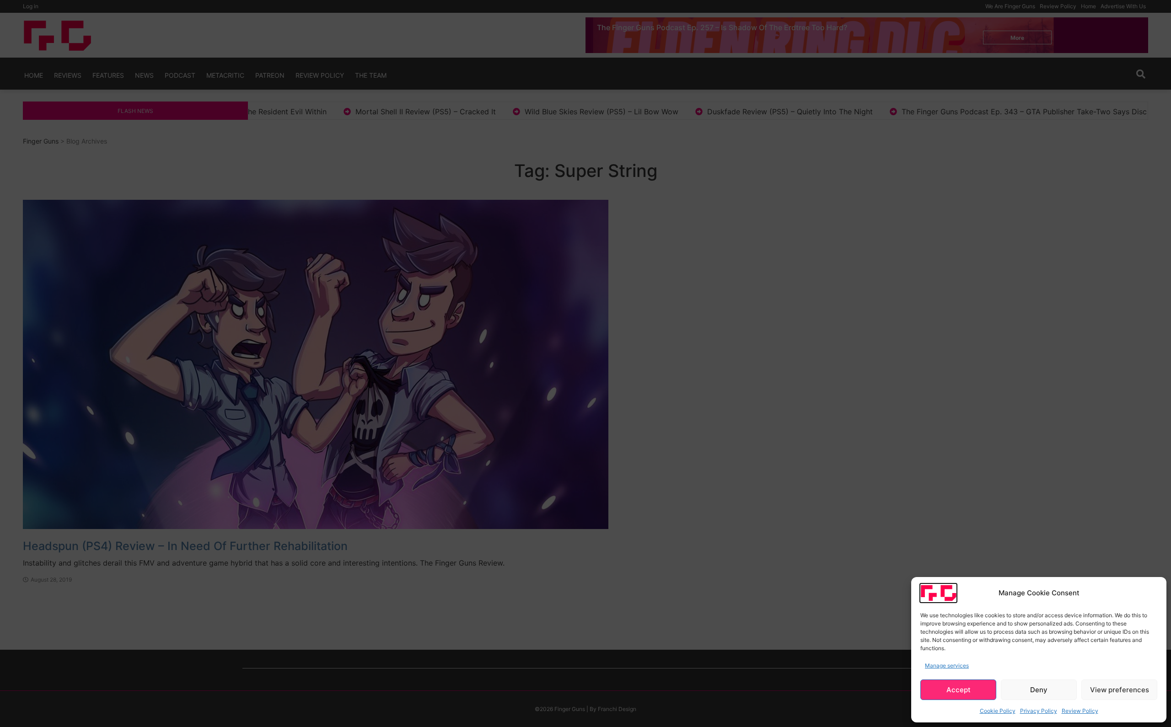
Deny (1038, 689)
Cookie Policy (997, 710)
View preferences (1119, 689)
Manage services (947, 665)
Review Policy (1080, 710)
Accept (958, 689)
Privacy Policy (1038, 710)
